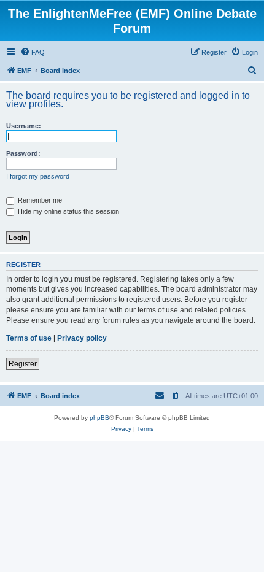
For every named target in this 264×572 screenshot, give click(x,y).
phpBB (99, 417)
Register (23, 364)
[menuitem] (32, 52)
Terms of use (29, 338)
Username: (23, 125)
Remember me (39, 200)
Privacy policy (82, 338)
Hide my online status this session (67, 211)
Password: (23, 153)
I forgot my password (37, 176)
